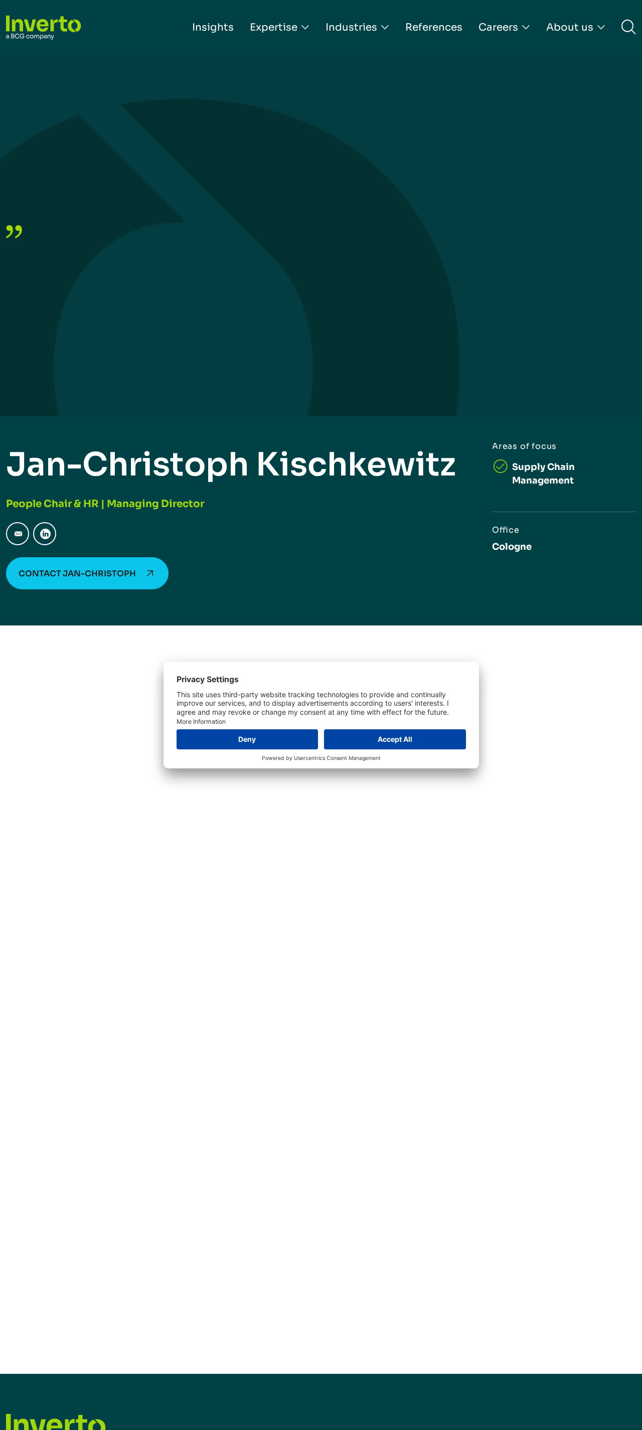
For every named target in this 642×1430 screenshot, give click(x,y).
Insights (213, 27)
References (433, 27)
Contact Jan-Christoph (77, 573)
